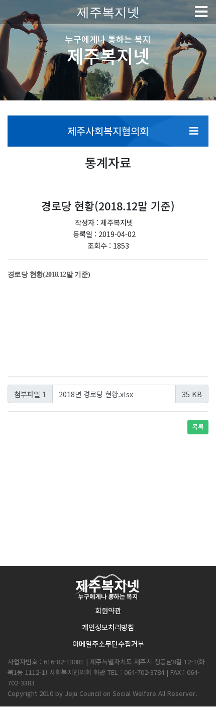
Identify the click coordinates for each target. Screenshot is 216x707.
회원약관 (108, 610)
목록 (198, 426)
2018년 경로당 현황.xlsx (96, 394)
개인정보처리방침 (108, 627)
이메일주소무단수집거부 (108, 643)
